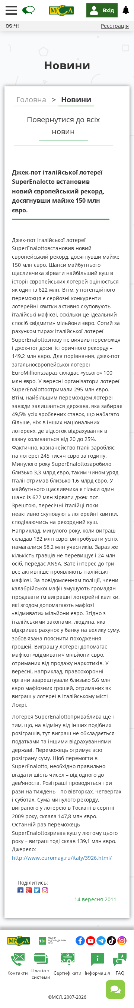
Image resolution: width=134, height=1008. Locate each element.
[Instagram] (45, 890)
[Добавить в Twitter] (37, 890)
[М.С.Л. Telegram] (101, 940)
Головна (31, 99)
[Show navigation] (11, 10)
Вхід (108, 10)
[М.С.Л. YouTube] (90, 940)
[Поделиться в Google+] (29, 890)
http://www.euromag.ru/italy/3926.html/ (62, 857)
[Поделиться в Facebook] (20, 890)
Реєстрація (115, 25)
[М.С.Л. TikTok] (111, 940)
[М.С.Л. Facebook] (80, 940)
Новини (76, 99)
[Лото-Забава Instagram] (122, 940)
